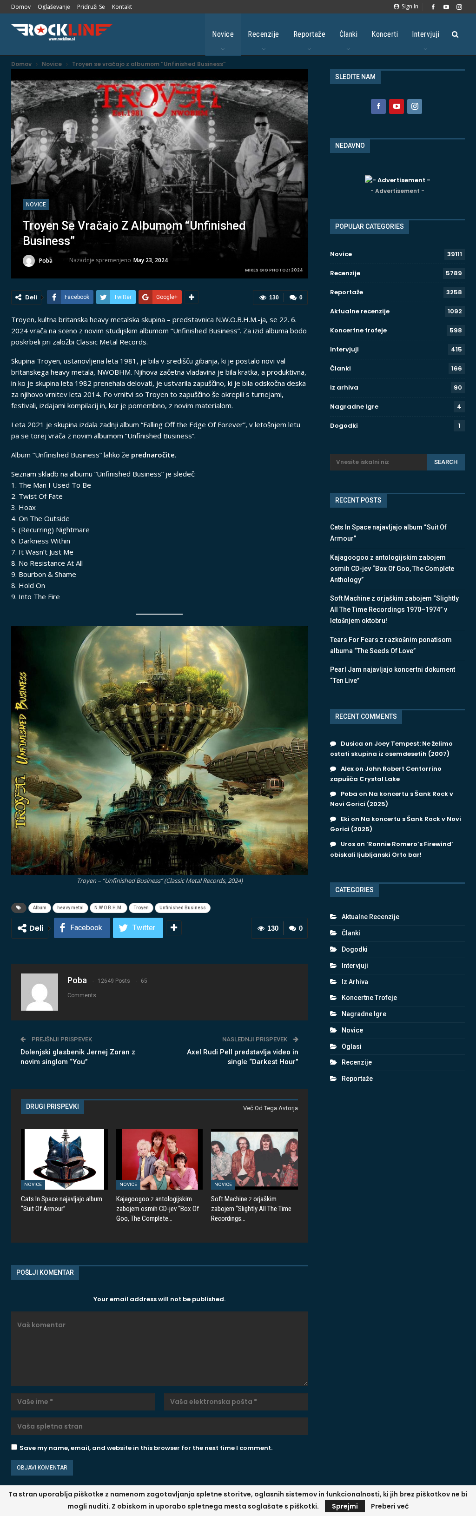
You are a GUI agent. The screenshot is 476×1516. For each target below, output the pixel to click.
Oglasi (352, 1046)
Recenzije (263, 34)
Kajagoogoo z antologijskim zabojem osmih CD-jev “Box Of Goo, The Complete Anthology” (392, 568)
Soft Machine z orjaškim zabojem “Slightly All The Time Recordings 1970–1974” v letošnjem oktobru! (394, 609)
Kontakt (122, 7)
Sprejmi (345, 1506)
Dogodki (344, 425)
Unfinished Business (182, 907)
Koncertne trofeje (358, 330)
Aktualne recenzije (360, 311)
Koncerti (384, 34)
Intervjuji (425, 34)
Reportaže (309, 34)
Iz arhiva (344, 387)
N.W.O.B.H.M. (108, 907)
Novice (223, 34)
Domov (21, 7)
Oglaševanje (54, 7)
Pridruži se (91, 7)
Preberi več (390, 1506)
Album (39, 907)
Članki (348, 34)
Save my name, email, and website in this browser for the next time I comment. (146, 1447)
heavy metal (70, 907)
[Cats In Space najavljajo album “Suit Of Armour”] (64, 1159)
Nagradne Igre (354, 406)
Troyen (141, 907)
